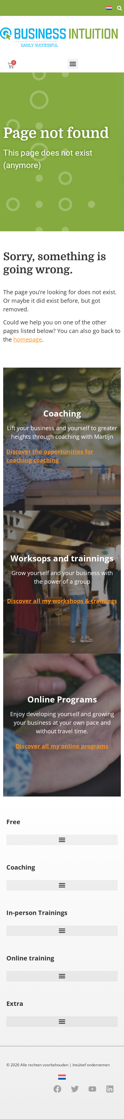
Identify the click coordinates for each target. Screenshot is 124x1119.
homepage (27, 339)
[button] (119, 8)
